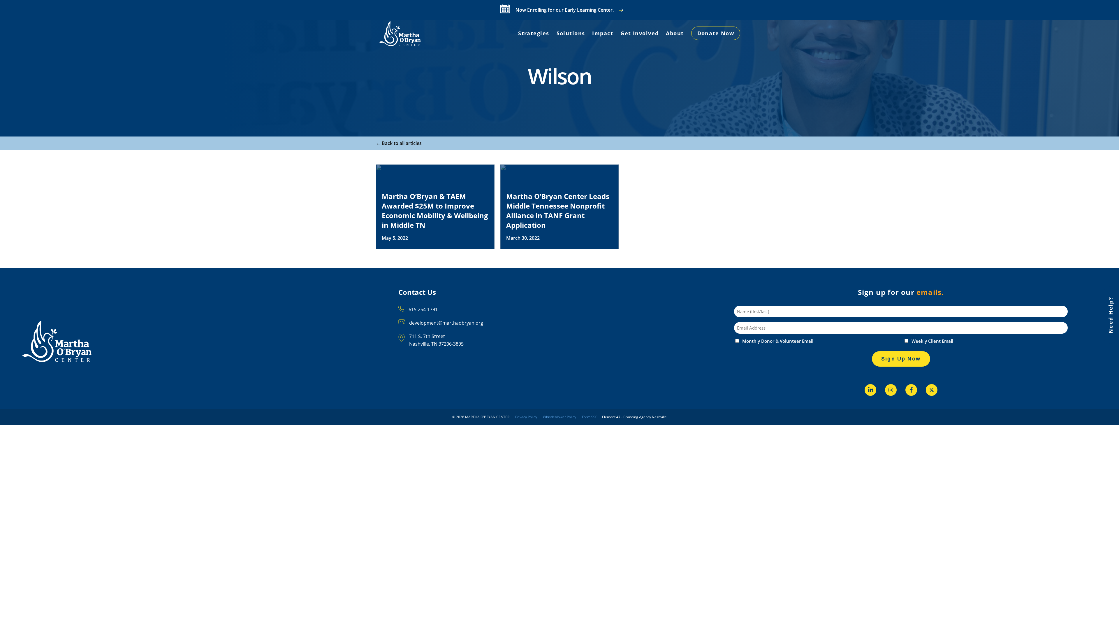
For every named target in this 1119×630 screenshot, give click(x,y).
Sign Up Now (901, 359)
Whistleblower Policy (559, 416)
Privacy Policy (526, 416)
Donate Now (715, 33)
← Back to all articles (399, 143)
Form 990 (589, 416)
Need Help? (1110, 315)
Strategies (533, 33)
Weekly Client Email (932, 341)
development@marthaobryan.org (446, 323)
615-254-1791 (423, 309)
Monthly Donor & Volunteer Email (777, 341)
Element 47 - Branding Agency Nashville (634, 416)
